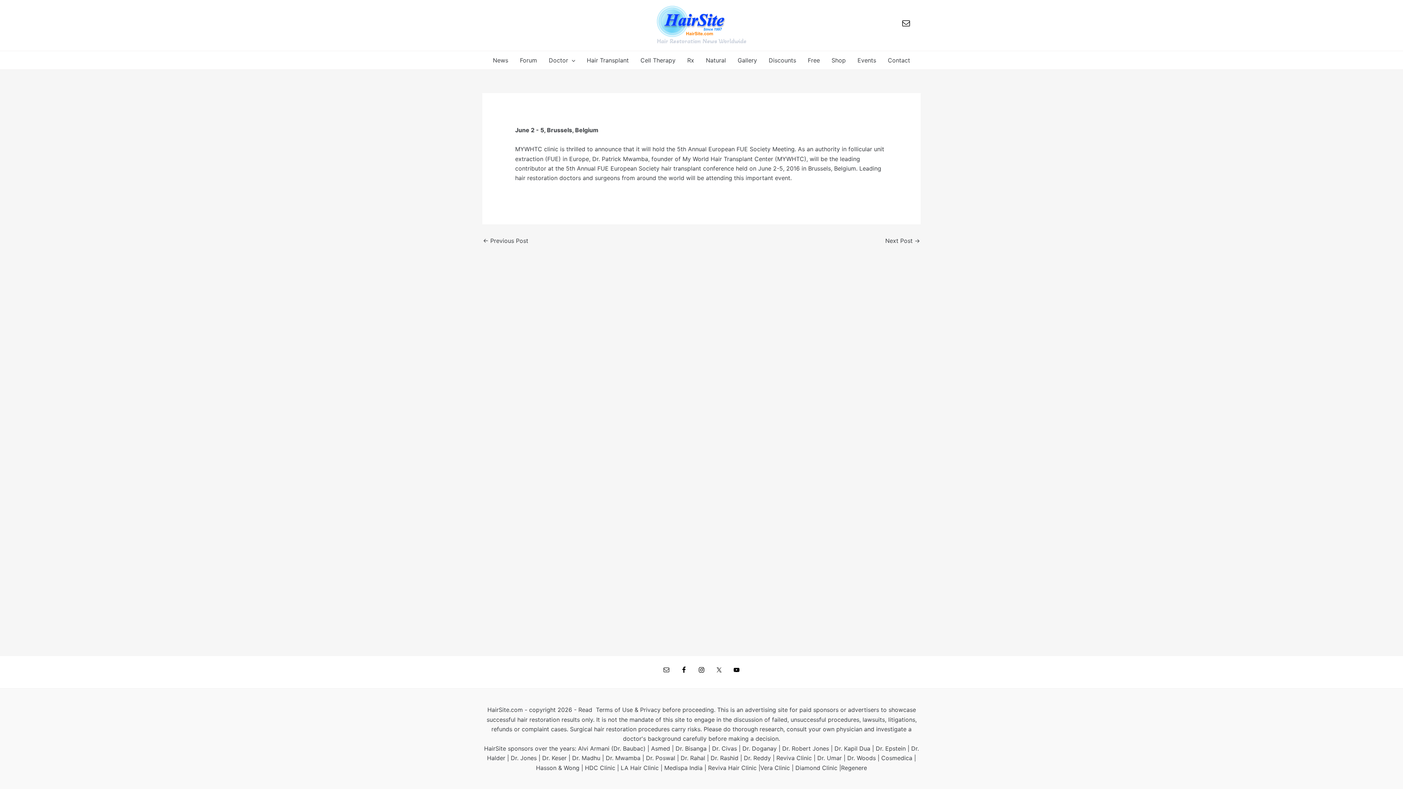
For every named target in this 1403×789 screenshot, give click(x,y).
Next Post (902, 241)
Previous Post (505, 241)
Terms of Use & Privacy (628, 709)
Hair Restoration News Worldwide (701, 41)
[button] (571, 60)
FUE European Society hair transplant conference (665, 168)
